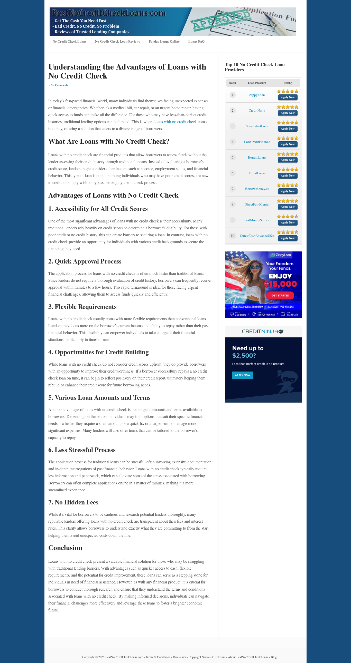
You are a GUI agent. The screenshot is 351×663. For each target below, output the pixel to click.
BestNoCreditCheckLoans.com (124, 657)
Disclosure (218, 657)
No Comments (59, 85)
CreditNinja (257, 110)
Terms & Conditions (158, 657)
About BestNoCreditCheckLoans (248, 657)
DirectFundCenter (257, 204)
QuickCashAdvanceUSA (257, 235)
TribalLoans (257, 173)
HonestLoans (257, 157)
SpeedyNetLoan (257, 126)
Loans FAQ (196, 41)
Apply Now (288, 97)
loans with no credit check (175, 121)
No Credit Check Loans (69, 41)
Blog (274, 657)
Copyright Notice (199, 657)
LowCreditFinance (257, 141)
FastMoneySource (257, 220)
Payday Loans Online (164, 41)
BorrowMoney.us (257, 188)
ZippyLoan (257, 94)
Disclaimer (179, 657)
